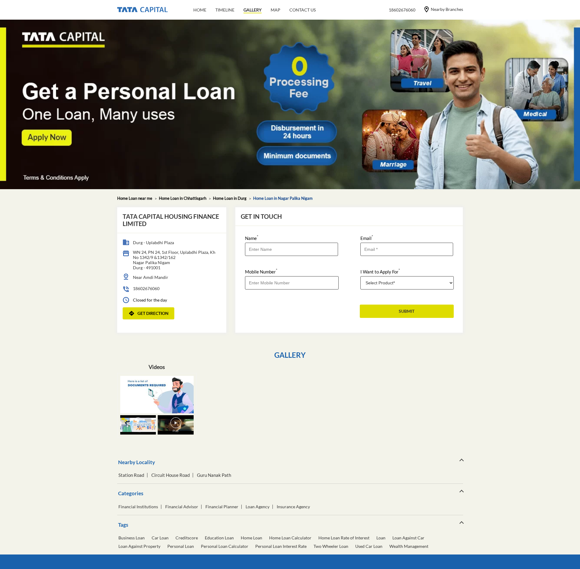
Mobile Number (261, 271)
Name (251, 237)
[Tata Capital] (142, 10)
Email (366, 237)
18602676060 (146, 288)
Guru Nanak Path (214, 475)
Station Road (131, 475)
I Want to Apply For (380, 271)
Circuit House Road (170, 475)
